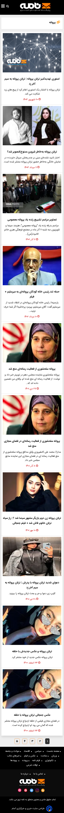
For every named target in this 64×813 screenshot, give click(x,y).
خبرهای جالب (13, 756)
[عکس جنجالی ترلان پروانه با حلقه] (32, 689)
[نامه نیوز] (35, 7)
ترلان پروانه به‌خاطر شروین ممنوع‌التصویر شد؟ (32, 152)
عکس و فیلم (30, 756)
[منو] (3, 6)
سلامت (44, 756)
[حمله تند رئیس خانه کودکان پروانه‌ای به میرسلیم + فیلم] (32, 265)
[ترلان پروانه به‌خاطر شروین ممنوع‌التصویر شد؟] (32, 125)
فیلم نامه (36, 760)
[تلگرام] (31, 790)
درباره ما (25, 774)
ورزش (54, 756)
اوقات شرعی (32, 765)
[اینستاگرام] (37, 790)
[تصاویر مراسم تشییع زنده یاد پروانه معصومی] (32, 193)
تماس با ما (38, 774)
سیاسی (39, 751)
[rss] (43, 790)
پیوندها (14, 760)
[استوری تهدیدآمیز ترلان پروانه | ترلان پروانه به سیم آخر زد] (32, 52)
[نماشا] (26, 790)
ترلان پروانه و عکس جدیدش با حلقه (32, 651)
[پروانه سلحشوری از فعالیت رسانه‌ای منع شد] (32, 342)
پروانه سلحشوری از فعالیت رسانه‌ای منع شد (32, 369)
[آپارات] (19, 790)
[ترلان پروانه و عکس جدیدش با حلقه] (32, 625)
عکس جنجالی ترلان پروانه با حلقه (32, 715)
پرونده (25, 760)
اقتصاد (27, 751)
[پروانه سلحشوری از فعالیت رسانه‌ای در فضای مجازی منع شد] (32, 414)
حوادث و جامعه (12, 751)
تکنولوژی (50, 760)
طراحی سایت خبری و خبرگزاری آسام (28, 808)
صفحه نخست (53, 751)
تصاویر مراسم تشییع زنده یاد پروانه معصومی (32, 219)
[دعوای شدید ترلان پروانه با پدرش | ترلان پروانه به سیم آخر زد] (32, 556)
